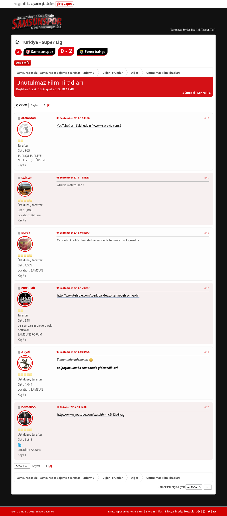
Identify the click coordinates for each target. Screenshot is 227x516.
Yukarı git (22, 466)
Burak (25, 233)
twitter (26, 177)
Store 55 (150, 511)
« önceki (188, 93)
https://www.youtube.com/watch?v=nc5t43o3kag (90, 415)
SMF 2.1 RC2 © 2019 (22, 511)
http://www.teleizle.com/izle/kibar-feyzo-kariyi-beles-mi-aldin (98, 295)
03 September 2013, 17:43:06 (73, 118)
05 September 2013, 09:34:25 (73, 351)
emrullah (28, 288)
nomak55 (28, 407)
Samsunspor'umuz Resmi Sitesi (125, 511)
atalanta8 (28, 118)
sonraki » (204, 93)
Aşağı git (21, 105)
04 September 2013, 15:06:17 (73, 287)
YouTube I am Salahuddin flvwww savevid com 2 (89, 126)
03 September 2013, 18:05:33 (73, 177)
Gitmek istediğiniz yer (171, 487)
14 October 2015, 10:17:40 (71, 407)
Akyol (25, 352)
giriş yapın (64, 4)
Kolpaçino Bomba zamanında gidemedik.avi (87, 368)
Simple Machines (45, 511)
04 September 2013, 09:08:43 (73, 232)
